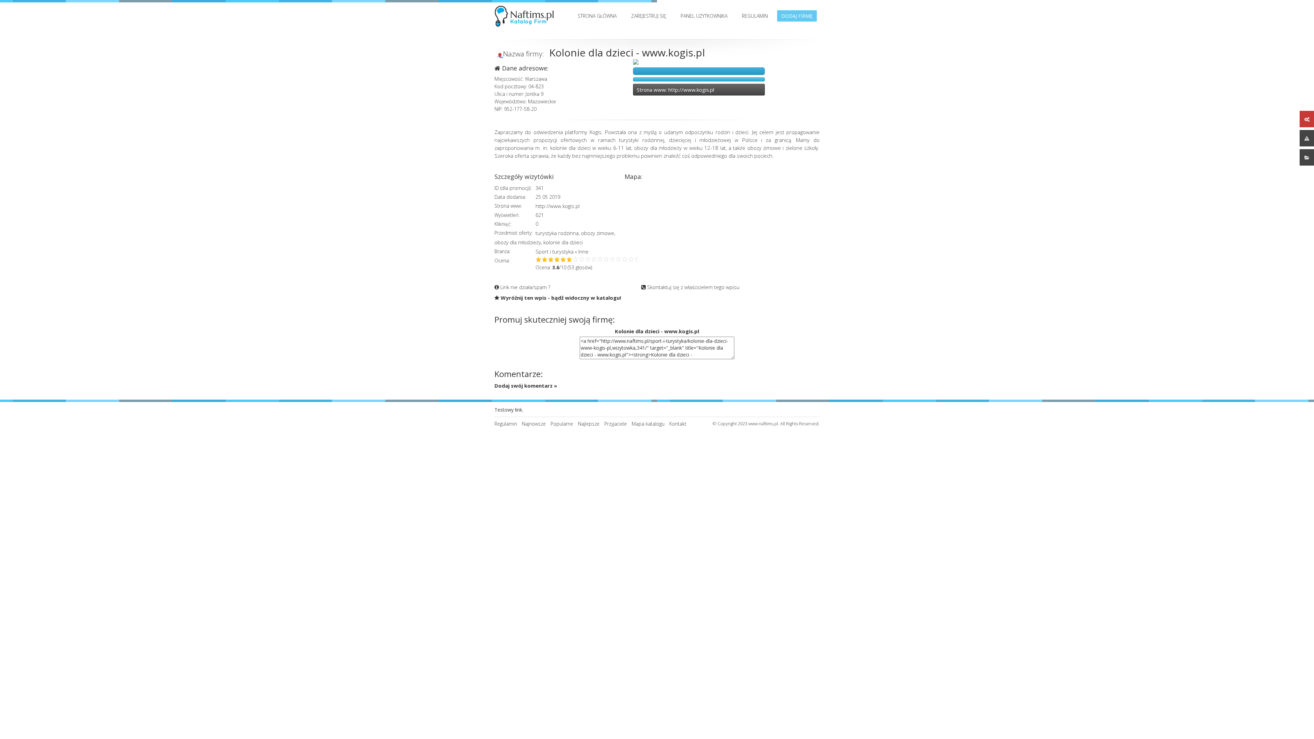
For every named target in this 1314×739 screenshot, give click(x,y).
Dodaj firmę (797, 16)
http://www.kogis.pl (558, 206)
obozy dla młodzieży (517, 242)
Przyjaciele (615, 423)
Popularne (562, 423)
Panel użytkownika (704, 16)
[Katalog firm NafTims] (526, 15)
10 (594, 259)
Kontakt (677, 423)
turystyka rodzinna (557, 233)
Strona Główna (597, 16)
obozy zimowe (597, 233)
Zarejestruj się (648, 16)
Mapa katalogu (648, 423)
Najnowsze (534, 423)
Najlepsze (589, 423)
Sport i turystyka (555, 251)
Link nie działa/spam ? (524, 287)
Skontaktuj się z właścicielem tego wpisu (692, 287)
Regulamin (755, 16)
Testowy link (508, 409)
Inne (583, 251)
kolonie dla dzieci (563, 242)
